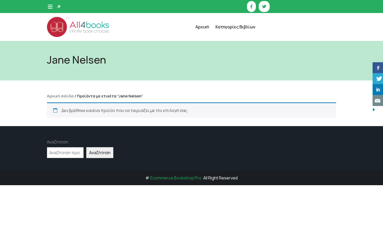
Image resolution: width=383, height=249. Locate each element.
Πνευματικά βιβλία (238, 129)
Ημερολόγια (232, 64)
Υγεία (226, 142)
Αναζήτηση (57, 142)
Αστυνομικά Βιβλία (238, 38)
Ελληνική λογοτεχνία (240, 51)
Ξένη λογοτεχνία (236, 103)
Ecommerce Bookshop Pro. (176, 178)
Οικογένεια (231, 116)
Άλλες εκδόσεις (235, 168)
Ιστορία (229, 77)
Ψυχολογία (231, 155)
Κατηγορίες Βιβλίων (235, 27)
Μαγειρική (231, 90)
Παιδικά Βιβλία (235, 181)
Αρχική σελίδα (60, 95)
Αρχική (202, 27)
